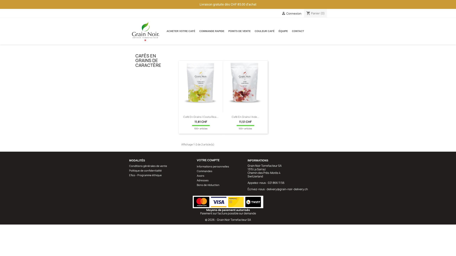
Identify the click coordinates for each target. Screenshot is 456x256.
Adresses (203, 180)
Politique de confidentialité (145, 170)
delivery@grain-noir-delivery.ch (287, 189)
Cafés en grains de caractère (148, 60)
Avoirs (200, 175)
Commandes (204, 171)
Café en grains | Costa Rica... (200, 117)
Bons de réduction (208, 185)
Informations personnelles (213, 166)
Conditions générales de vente (148, 166)
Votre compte (208, 160)
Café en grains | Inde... (245, 117)
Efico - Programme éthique (145, 175)
